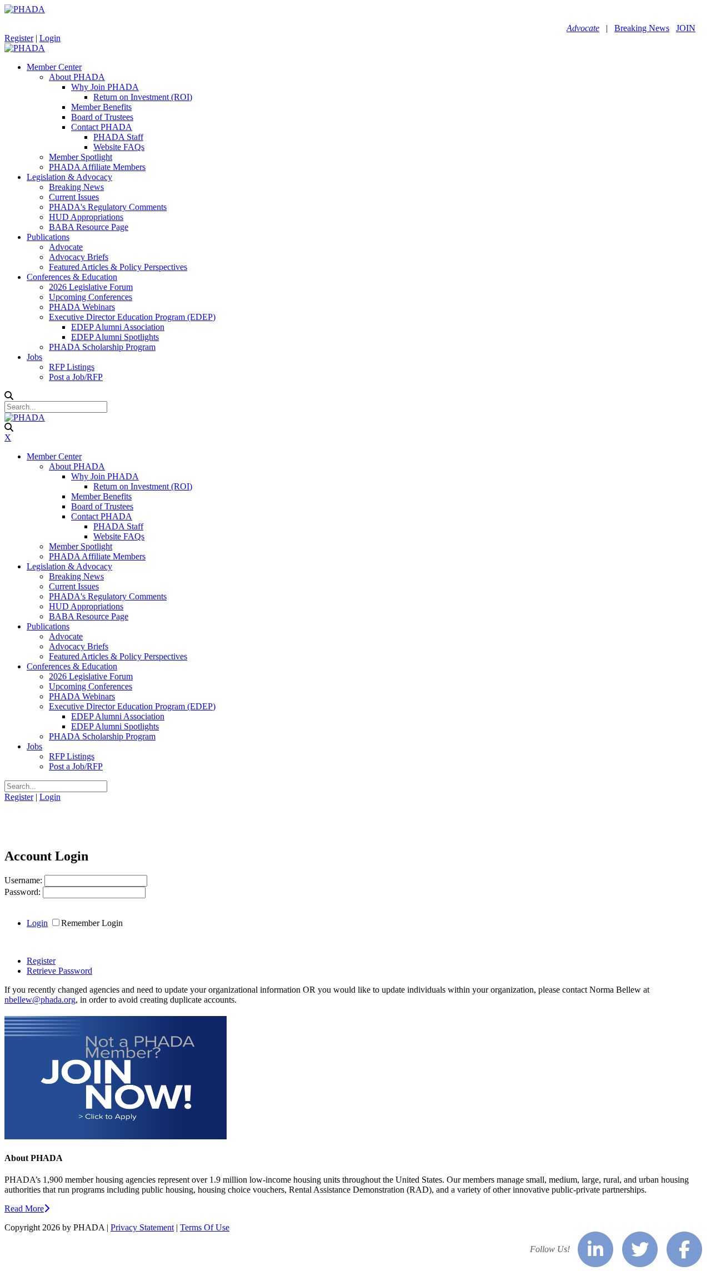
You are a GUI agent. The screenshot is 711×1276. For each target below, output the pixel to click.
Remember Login (92, 923)
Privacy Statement (142, 1227)
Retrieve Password (59, 970)
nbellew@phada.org (40, 999)
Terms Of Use (204, 1227)
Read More (24, 1208)
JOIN (685, 28)
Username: (24, 880)
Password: (23, 892)
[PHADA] (24, 9)
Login (50, 38)
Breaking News (641, 28)
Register (18, 38)
